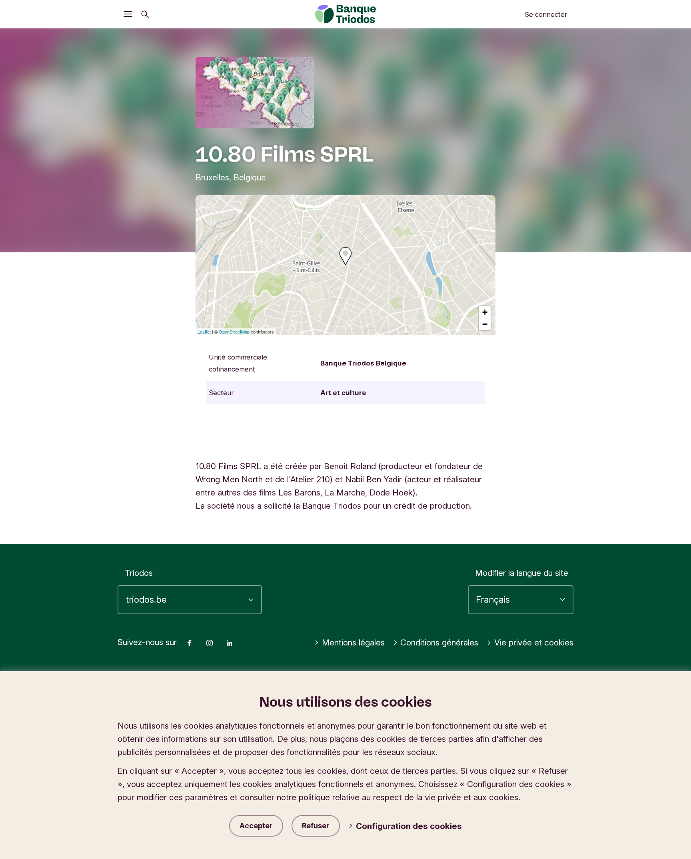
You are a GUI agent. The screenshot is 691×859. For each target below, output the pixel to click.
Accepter (256, 825)
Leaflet (204, 331)
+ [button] (484, 312)
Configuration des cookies (409, 826)
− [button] (484, 324)
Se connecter (546, 14)
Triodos (139, 573)
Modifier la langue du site (521, 573)
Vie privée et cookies (533, 642)
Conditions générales (439, 642)
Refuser (316, 825)
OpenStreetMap (234, 331)
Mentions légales (353, 642)
